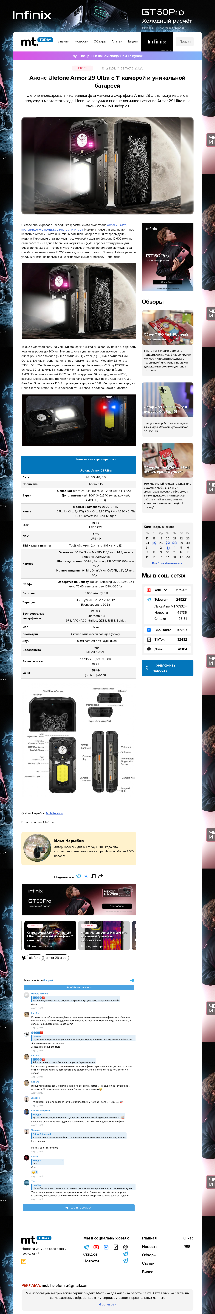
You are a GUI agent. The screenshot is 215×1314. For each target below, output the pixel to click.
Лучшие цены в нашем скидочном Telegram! (107, 56)
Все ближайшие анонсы (167, 563)
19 (161, 538)
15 (154, 557)
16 (161, 557)
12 (181, 552)
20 (167, 538)
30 (188, 543)
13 (188, 552)
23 (188, 538)
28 (174, 543)
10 (167, 552)
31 (147, 548)
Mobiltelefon (54, 813)
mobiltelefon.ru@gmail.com (65, 1285)
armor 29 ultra (55, 958)
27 (168, 543)
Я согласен (107, 1304)
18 (154, 538)
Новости (82, 68)
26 (161, 543)
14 (147, 557)
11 (174, 552)
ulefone (34, 958)
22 (181, 538)
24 (147, 543)
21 (174, 538)
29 (181, 543)
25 (154, 543)
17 (147, 538)
